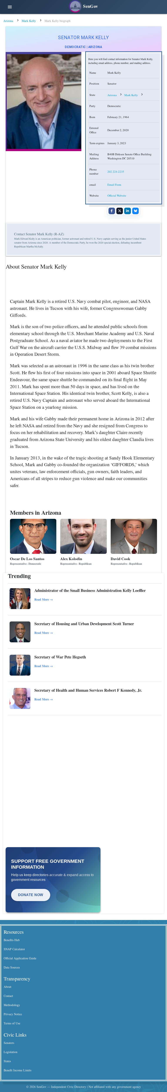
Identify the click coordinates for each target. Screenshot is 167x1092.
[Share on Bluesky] (135, 211)
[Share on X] (119, 211)
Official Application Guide (20, 958)
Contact (8, 996)
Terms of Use (12, 1023)
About (7, 987)
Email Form (114, 185)
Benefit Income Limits (17, 1070)
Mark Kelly (29, 21)
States (7, 1061)
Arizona (8, 21)
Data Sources (12, 967)
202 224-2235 (115, 172)
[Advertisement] (85, 751)
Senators (9, 1043)
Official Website (116, 195)
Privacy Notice (13, 1014)
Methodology (12, 1005)
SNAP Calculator (14, 949)
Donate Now (30, 895)
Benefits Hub (12, 940)
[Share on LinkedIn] (127, 211)
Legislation (10, 1052)
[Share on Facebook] (112, 211)
